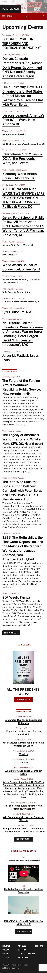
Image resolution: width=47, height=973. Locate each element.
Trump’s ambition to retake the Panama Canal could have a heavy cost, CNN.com (24, 830)
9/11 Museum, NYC (17, 312)
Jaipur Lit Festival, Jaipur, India (20, 357)
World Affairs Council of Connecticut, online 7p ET (21, 267)
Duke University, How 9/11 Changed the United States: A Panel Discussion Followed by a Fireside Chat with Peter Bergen (22, 96)
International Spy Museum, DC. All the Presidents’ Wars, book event (22, 158)
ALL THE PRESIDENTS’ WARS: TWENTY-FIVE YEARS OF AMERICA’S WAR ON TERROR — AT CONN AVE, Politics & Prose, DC (23, 198)
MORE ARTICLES (23, 839)
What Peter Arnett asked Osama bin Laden (23, 772)
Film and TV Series (26, 954)
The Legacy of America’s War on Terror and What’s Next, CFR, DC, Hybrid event (22, 439)
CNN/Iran (23, 754)
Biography (23, 957)
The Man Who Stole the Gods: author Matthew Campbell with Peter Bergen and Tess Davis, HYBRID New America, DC (23, 490)
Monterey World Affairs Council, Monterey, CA (19, 176)
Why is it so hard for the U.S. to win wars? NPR (24, 733)
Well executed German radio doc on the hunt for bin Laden (23, 744)
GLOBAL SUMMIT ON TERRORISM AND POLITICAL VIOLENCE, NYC (21, 43)
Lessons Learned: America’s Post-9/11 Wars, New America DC (23, 119)
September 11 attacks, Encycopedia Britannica (23, 721)
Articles (22, 946)
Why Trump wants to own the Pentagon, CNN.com (23, 818)
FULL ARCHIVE (10, 633)
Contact (6, 946)
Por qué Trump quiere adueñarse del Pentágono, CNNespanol (23, 807)
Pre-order (22, 699)
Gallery (22, 950)
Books (5, 954)
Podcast (6, 950)
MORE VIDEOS (23, 931)
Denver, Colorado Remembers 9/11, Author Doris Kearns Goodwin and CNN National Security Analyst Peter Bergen (22, 67)
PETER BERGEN (10, 8)
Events (5, 957)
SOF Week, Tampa (16, 597)
